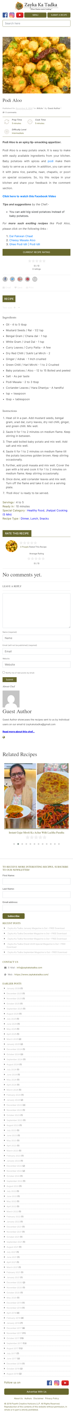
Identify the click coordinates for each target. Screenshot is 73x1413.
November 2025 (14, 998)
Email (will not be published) (20, 645)
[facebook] (5, 15)
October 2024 (13, 1054)
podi (50, 161)
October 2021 (13, 1237)
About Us (18, 1398)
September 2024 (15, 1059)
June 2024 (12, 1074)
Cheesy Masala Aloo (22, 240)
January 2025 (13, 1044)
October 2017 (13, 1338)
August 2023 (13, 1125)
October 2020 (13, 1292)
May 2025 (11, 1029)
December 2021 (14, 1226)
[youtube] (19, 15)
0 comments (10, 112)
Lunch (34, 518)
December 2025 (14, 993)
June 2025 (12, 1024)
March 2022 (12, 1211)
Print (31, 287)
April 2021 (11, 1262)
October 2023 (13, 1115)
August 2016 (13, 1373)
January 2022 (13, 1221)
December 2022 (14, 1166)
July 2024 (11, 1069)
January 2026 (13, 988)
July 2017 (11, 1353)
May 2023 (11, 1140)
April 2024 (11, 1084)
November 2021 (14, 1231)
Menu (35, 15)
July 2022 (11, 1191)
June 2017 (12, 1358)
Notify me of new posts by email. (20, 673)
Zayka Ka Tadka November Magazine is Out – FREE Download (37, 938)
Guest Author (54, 108)
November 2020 (14, 1287)
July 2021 (11, 1252)
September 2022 (14, 1181)
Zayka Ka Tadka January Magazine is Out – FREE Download (36, 928)
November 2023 (14, 1110)
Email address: (10, 902)
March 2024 (12, 1090)
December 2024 (14, 1049)
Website (6, 658)
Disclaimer (38, 1398)
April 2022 (11, 1206)
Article (40, 108)
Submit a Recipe (59, 15)
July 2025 (11, 1019)
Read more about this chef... (19, 731)
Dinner (25, 518)
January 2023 (13, 1161)
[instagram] (11, 15)
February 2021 (13, 1272)
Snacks (44, 518)
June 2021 (12, 1257)
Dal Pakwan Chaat (21, 236)
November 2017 (14, 1333)
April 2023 (11, 1145)
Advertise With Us (36, 1391)
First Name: (9, 875)
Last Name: (8, 888)
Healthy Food (35, 510)
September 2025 (14, 1008)
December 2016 (14, 1363)
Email (8, 287)
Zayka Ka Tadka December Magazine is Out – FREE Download (37, 933)
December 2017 (14, 1328)
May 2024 (11, 1079)
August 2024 (13, 1064)
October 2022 (13, 1176)
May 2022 (11, 1201)
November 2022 (14, 1171)
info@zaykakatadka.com (29, 967)
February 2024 (14, 1095)
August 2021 (13, 1247)
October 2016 (13, 1368)
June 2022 (12, 1196)
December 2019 (14, 1302)
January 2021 (13, 1277)
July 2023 (11, 1130)
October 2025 (13, 1003)
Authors (28, 1398)
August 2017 (13, 1348)
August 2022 (13, 1186)
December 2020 (14, 1282)
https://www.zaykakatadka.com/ (31, 974)
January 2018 (13, 1323)
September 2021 (14, 1242)
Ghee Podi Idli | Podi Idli (24, 244)
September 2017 (14, 1343)
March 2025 (12, 1039)
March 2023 (12, 1150)
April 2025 (11, 1034)
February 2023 (14, 1155)
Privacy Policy (52, 1398)
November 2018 (14, 1308)
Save (19, 287)
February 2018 (13, 1318)
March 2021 (12, 1267)
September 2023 (15, 1120)
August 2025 (13, 1013)
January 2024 (13, 1100)
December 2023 (14, 1105)
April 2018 (11, 1313)
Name (10, 632)
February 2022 (14, 1216)
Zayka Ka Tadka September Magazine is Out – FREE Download (37, 952)
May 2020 (11, 1297)
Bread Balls (36, 832)
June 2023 (12, 1135)
